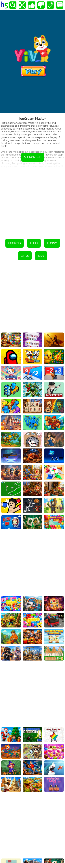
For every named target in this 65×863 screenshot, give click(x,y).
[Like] (31, 5)
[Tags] (50, 5)
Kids (41, 255)
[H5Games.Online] (4, 5)
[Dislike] (41, 5)
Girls (25, 255)
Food (34, 243)
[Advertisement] (32, 200)
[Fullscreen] (22, 5)
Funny (52, 243)
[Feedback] (59, 5)
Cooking (14, 243)
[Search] (12, 5)
